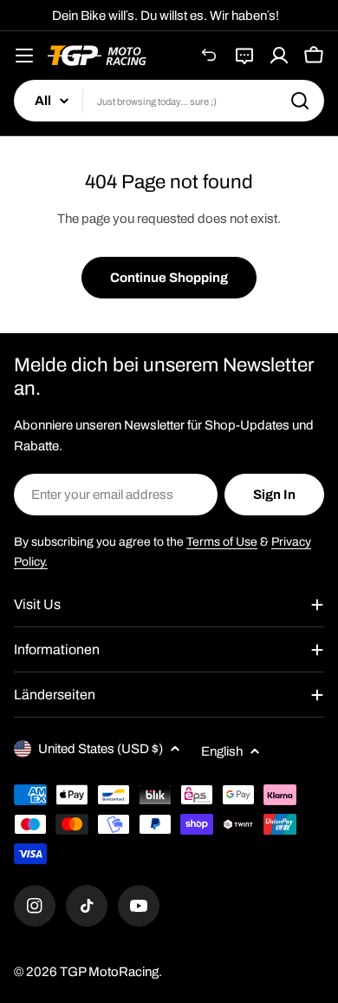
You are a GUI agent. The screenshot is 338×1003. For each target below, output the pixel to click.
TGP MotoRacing (109, 972)
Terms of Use (221, 541)
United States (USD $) (100, 749)
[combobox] (169, 100)
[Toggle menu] (24, 55)
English (222, 751)
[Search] (299, 100)
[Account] (279, 55)
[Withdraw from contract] (209, 55)
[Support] (244, 55)
